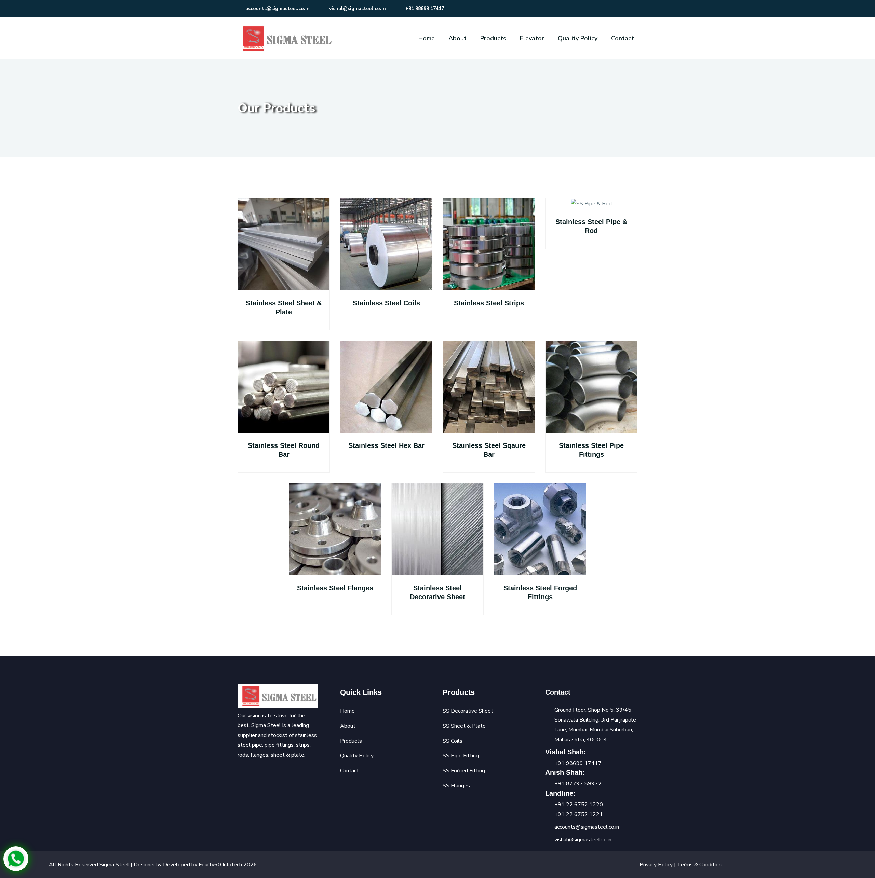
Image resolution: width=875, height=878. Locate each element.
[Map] (277, 773)
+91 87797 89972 (578, 783)
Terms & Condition (699, 864)
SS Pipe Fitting (461, 755)
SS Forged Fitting (464, 770)
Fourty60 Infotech (221, 864)
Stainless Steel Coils (386, 303)
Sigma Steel (114, 864)
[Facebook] (240, 773)
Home (426, 38)
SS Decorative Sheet (468, 711)
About (457, 38)
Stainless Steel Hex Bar (386, 445)
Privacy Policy (657, 864)
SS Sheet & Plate (464, 726)
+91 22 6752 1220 (578, 804)
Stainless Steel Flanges (335, 588)
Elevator (532, 38)
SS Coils (452, 741)
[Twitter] (253, 773)
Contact (622, 38)
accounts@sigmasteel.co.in (277, 8)
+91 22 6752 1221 (578, 814)
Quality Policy (577, 38)
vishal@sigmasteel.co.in (357, 8)
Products (493, 38)
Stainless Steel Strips (489, 303)
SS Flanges (456, 786)
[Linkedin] (265, 773)
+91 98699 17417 (424, 8)
